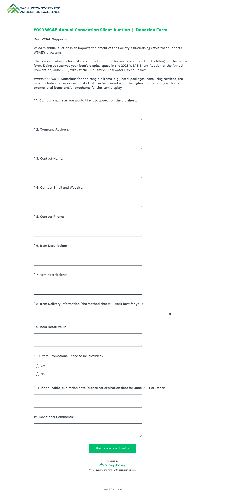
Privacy (104, 489)
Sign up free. (130, 469)
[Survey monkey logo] (112, 464)
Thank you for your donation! (113, 448)
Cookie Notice (117, 489)
